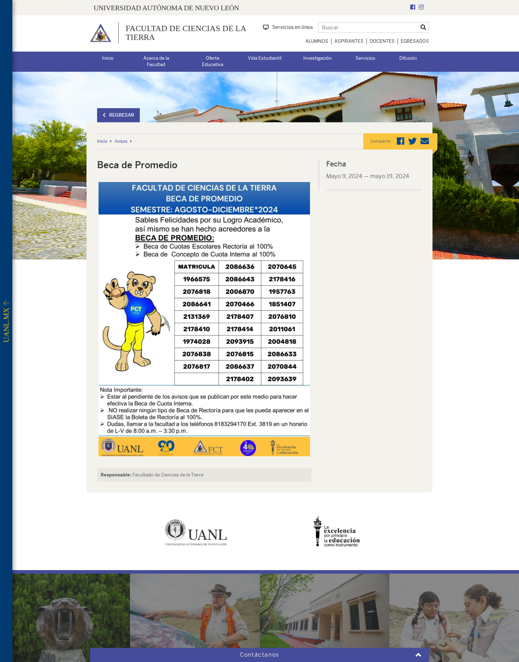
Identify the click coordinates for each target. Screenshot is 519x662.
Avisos (121, 141)
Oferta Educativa (212, 61)
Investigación (317, 58)
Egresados (415, 41)
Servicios (365, 58)
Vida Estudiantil (264, 58)
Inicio (108, 58)
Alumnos (316, 41)
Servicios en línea (292, 27)
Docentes (382, 41)
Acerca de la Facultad (156, 61)
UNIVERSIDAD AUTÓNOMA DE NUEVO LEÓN (166, 8)
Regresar (121, 115)
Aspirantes (349, 41)
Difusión (408, 58)
